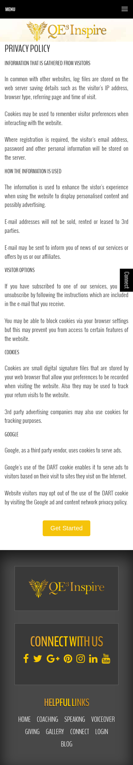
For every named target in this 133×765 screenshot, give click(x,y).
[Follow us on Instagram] (80, 660)
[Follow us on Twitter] (37, 660)
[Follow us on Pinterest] (68, 660)
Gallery (55, 732)
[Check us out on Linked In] (93, 660)
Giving (32, 732)
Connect (79, 732)
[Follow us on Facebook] (26, 660)
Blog (66, 744)
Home (24, 719)
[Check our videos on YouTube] (106, 660)
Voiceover (103, 719)
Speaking (74, 719)
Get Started (66, 528)
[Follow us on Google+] (53, 660)
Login (101, 732)
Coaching (47, 719)
